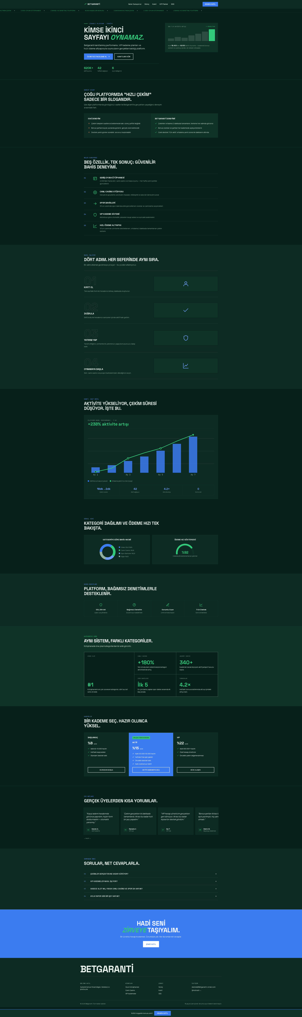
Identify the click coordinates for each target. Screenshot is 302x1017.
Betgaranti (94, 4)
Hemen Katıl (210, 4)
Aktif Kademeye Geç (151, 770)
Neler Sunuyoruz (134, 4)
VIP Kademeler (130, 993)
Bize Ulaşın (196, 770)
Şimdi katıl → (196, 990)
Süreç (147, 4)
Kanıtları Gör (123, 56)
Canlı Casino (130, 990)
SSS (172, 4)
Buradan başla (106, 770)
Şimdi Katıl (151, 944)
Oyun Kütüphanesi (132, 987)
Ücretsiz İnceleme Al (97, 56)
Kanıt (154, 4)
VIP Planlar (163, 4)
